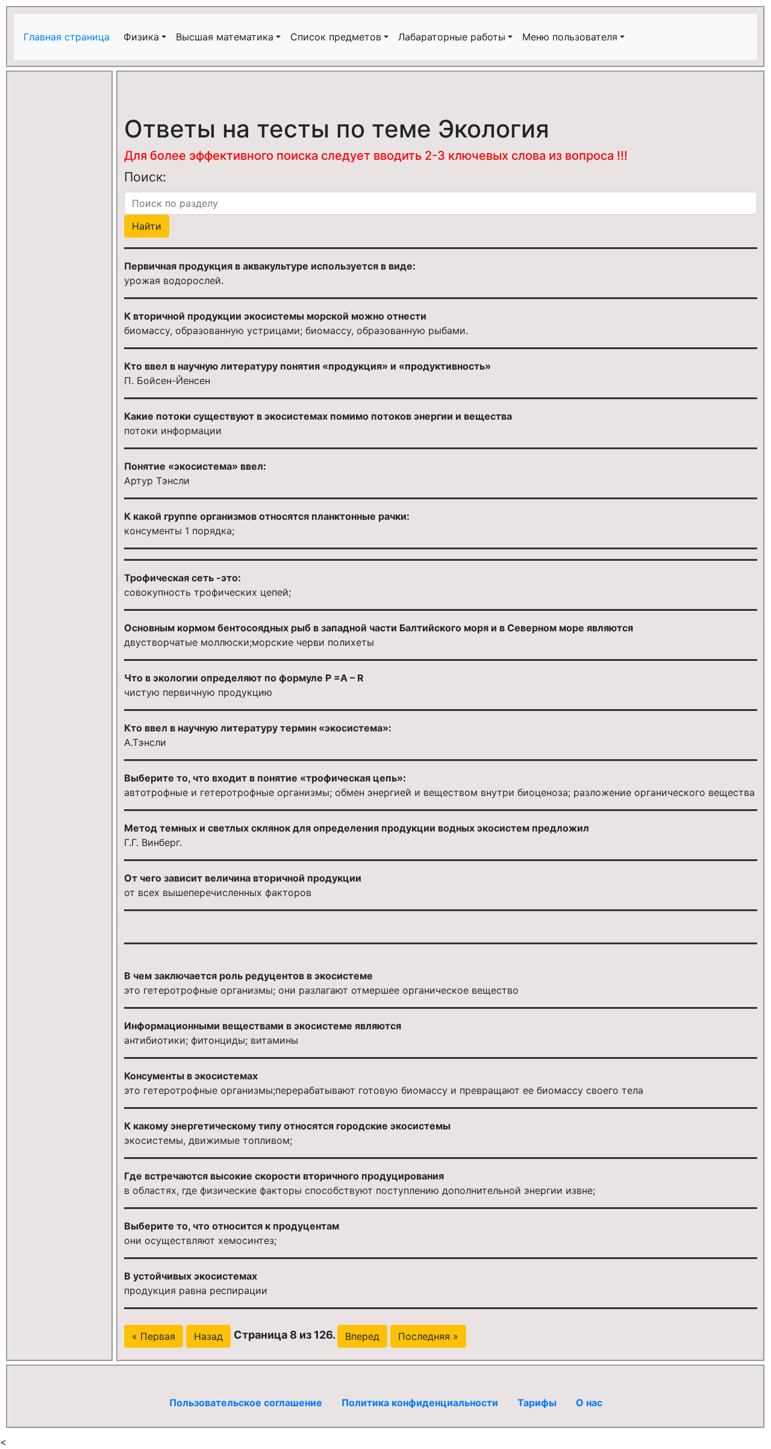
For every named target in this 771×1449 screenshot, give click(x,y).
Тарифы (537, 1403)
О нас (589, 1403)
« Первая (153, 1336)
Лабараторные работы (451, 37)
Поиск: (145, 177)
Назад (208, 1336)
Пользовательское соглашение (245, 1403)
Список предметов (335, 37)
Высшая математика (224, 37)
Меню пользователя (569, 37)
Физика (141, 37)
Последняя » (428, 1336)
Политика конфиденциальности (420, 1403)
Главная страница (68, 37)
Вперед (362, 1336)
